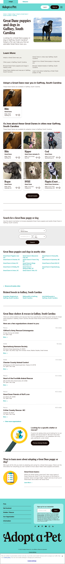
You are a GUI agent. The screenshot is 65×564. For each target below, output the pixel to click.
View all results (32, 196)
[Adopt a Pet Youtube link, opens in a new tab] (46, 526)
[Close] (62, 556)
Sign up (54, 7)
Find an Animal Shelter (40, 443)
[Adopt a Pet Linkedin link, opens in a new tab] (53, 526)
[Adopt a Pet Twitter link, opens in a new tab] (39, 526)
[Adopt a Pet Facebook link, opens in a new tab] (35, 526)
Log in (45, 7)
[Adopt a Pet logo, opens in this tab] (32, 539)
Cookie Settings (32, 552)
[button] (16, 115)
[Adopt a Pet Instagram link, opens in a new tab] (50, 526)
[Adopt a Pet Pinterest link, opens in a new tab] (42, 526)
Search (32, 242)
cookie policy (7, 557)
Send (55, 510)
